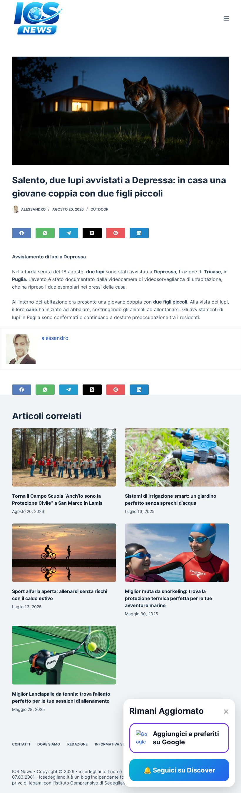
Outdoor (99, 209)
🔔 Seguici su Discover (179, 770)
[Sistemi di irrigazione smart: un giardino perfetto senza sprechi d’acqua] (177, 457)
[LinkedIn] (139, 233)
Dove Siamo (48, 744)
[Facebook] (21, 233)
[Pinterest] (115, 233)
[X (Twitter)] (92, 233)
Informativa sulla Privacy (122, 744)
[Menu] (226, 18)
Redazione (77, 744)
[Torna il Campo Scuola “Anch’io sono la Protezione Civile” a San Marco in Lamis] (64, 457)
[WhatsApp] (45, 233)
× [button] (226, 711)
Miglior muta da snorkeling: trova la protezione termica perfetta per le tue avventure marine (168, 598)
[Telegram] (68, 233)
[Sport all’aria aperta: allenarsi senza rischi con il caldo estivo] (64, 552)
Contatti (21, 744)
